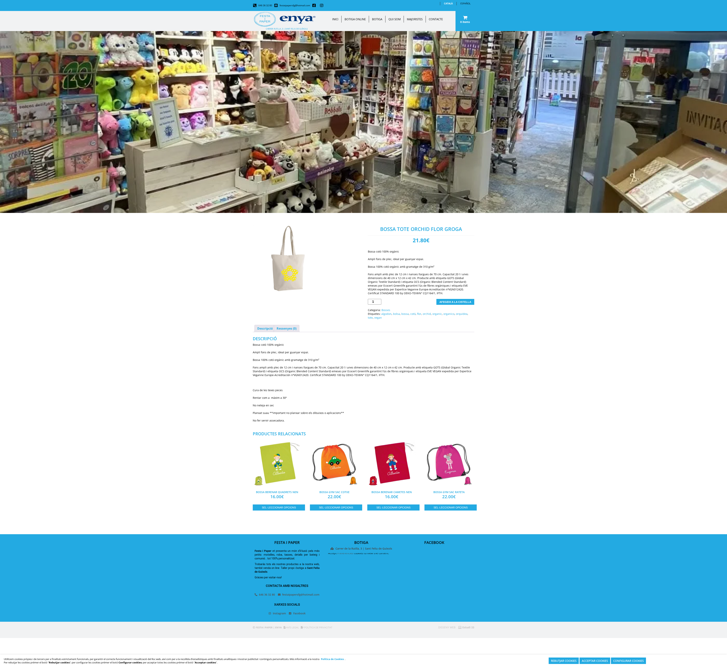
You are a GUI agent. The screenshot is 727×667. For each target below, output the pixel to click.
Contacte (436, 19)
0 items (465, 22)
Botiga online (355, 19)
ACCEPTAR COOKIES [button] (595, 661)
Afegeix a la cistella (455, 301)
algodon (386, 314)
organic (437, 314)
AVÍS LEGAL (292, 627)
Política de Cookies (332, 659)
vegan (378, 317)
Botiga (377, 19)
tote (370, 317)
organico (448, 314)
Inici (335, 19)
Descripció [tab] (265, 328)
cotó (413, 314)
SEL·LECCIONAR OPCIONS (279, 507)
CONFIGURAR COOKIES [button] (628, 661)
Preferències (345, 553)
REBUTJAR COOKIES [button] (563, 661)
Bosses (385, 310)
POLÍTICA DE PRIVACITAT (318, 627)
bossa (405, 314)
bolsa (396, 314)
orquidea (461, 314)
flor (419, 314)
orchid (427, 314)
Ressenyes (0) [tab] (286, 328)
